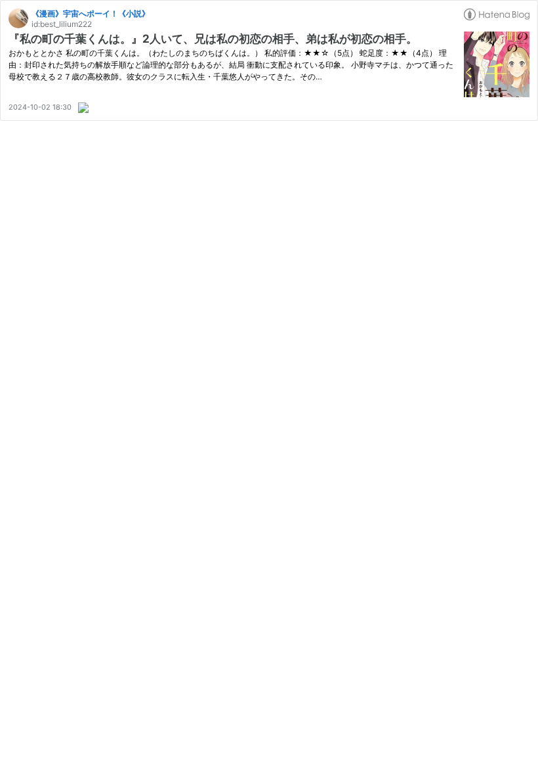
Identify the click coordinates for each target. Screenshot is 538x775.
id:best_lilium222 (61, 24)
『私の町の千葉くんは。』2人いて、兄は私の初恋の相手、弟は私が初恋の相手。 (213, 38)
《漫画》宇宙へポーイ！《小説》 (90, 13)
